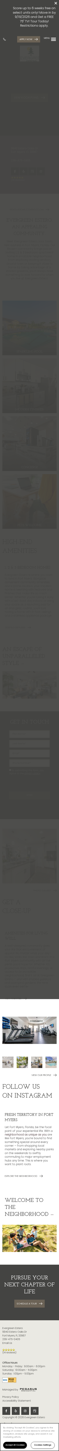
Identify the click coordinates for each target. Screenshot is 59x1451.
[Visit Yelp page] (16, 1411)
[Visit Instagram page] (25, 1411)
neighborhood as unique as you (26, 1134)
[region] (29, 1437)
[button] (55, 3)
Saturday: (8, 1370)
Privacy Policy (10, 1397)
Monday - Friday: (12, 1366)
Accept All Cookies (15, 1445)
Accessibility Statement (16, 1401)
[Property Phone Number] (5, 39)
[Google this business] (35, 1411)
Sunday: (7, 1374)
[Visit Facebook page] (6, 1411)
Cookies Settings (42, 1445)
